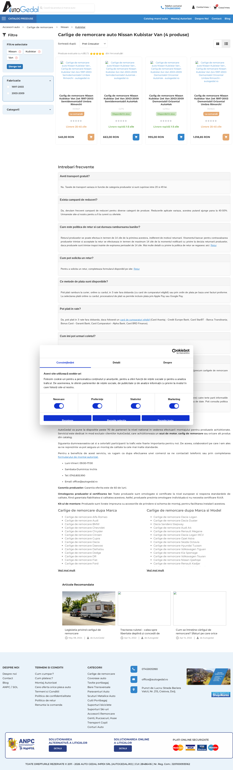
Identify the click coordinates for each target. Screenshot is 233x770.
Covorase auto (97, 678)
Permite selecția (116, 420)
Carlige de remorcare (101, 673)
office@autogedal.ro (152, 679)
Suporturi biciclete (99, 704)
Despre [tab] (167, 362)
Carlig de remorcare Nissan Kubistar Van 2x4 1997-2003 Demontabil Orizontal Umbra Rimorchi (211, 100)
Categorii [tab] (13, 109)
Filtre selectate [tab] (17, 44)
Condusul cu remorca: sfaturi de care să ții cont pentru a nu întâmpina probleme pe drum (199, 631)
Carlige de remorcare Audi (81, 520)
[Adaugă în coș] (136, 137)
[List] (226, 43)
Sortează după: (67, 43)
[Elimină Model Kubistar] (39, 51)
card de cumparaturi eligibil (135, 319)
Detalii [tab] (116, 362)
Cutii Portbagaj (97, 700)
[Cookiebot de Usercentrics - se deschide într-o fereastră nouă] (175, 351)
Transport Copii (97, 722)
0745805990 (172, 8)
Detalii (58, 748)
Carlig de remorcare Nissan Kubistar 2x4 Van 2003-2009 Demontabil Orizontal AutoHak (166, 100)
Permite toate (165, 420)
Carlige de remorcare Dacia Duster (176, 520)
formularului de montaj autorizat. (78, 457)
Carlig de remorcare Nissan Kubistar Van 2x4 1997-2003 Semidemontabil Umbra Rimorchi (76, 100)
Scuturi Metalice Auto (102, 696)
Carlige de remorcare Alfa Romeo (86, 517)
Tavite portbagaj (98, 682)
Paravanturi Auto (99, 691)
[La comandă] (91, 137)
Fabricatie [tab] (14, 80)
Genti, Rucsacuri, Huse (102, 718)
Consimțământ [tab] (65, 362)
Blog (227, 18)
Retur (214, 245)
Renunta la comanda (48, 704)
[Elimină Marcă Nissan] (20, 51)
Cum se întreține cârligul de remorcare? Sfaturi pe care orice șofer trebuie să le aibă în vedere (141, 631)
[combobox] (66, 8)
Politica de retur (45, 700)
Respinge (67, 420)
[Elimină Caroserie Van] (16, 58)
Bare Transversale (99, 687)
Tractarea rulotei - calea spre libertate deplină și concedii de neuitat (84, 631)
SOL (15, 687)
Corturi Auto (96, 727)
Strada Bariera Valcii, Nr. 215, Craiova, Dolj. (161, 689)
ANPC (6, 687)
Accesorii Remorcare (101, 713)
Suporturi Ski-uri (98, 709)
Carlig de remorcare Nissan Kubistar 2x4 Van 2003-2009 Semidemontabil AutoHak (121, 98)
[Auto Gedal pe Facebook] (208, 676)
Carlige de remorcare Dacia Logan (175, 517)
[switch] (97, 406)
